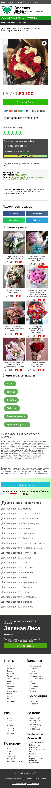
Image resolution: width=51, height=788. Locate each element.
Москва (22, 22)
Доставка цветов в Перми (15, 592)
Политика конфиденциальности (25, 783)
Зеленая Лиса (22, 9)
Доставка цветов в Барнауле (17, 606)
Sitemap (8, 634)
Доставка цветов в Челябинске (18, 552)
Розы (37, 28)
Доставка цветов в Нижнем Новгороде (23, 543)
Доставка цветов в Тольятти (17, 538)
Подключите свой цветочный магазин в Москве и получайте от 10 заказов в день (25, 640)
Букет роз (29, 177)
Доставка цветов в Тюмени (16, 601)
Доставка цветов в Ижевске (17, 572)
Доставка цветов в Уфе (14, 577)
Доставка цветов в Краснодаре (18, 533)
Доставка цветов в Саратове (17, 567)
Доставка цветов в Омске (15, 562)
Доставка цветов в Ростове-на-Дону (21, 548)
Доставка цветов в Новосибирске (20, 518)
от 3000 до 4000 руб (18, 179)
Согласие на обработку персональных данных (25, 778)
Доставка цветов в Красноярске (19, 582)
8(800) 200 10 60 (15, 146)
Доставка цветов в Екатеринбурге (20, 523)
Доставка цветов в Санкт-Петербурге (22, 513)
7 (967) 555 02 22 (14, 18)
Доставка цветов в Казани (16, 528)
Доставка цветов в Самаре (16, 557)
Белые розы (17, 177)
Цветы (24, 175)
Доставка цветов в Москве (15, 28)
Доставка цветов (21, 502)
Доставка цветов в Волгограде (18, 597)
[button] (10, 383)
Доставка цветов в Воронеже (17, 587)
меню (33, 17)
